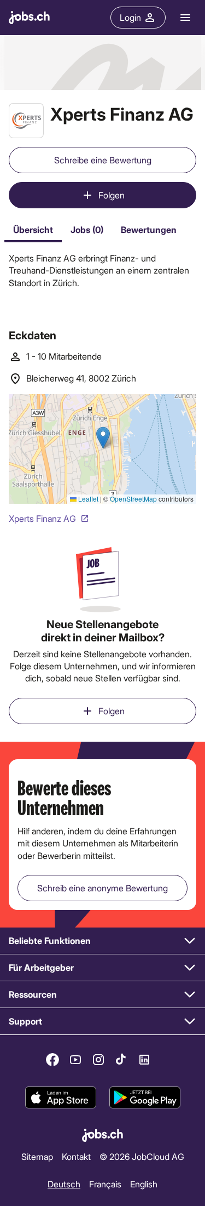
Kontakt (76, 1156)
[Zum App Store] (60, 1097)
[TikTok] (121, 1060)
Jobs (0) (87, 229)
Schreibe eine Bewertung (102, 160)
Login (130, 17)
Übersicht (33, 229)
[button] (102, 941)
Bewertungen (149, 229)
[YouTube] (75, 1060)
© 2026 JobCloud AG (141, 1156)
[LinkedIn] (144, 1060)
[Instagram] (98, 1060)
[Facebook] (52, 1060)
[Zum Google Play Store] (144, 1097)
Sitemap (37, 1156)
